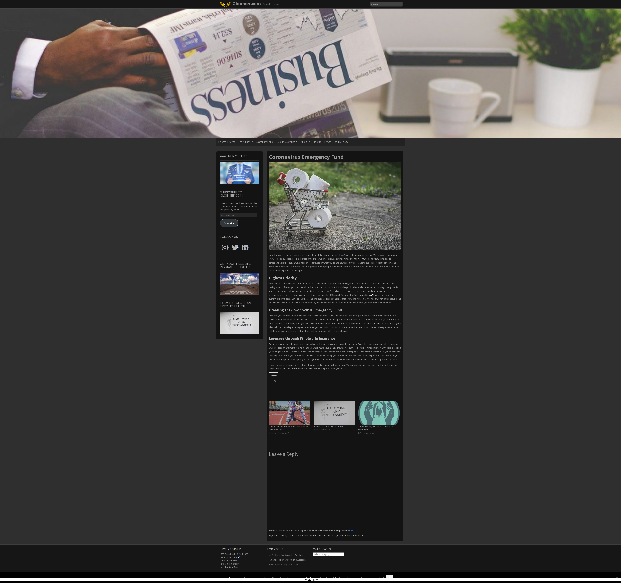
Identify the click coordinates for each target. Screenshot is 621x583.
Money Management (287, 142)
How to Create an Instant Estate (329, 426)
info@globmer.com (230, 563)
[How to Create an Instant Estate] (334, 413)
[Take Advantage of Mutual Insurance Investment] (379, 413)
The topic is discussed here (376, 323)
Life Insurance (246, 142)
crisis (319, 535)
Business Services (226, 142)
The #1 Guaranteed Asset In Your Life (285, 554)
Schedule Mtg (342, 142)
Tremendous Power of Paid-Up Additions (287, 559)
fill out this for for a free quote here (297, 368)
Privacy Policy (311, 579)
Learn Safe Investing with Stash (283, 564)
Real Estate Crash (362, 294)
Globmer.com (247, 3)
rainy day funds (361, 258)
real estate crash (345, 535)
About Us (305, 142)
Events (327, 142)
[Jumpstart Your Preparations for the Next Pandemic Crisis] (289, 413)
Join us (317, 142)
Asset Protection (265, 142)
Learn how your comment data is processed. (328, 530)
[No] (617, 577)
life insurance (329, 535)
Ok (389, 578)
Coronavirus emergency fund (302, 535)
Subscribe (229, 223)
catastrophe (280, 535)
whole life (359, 535)
